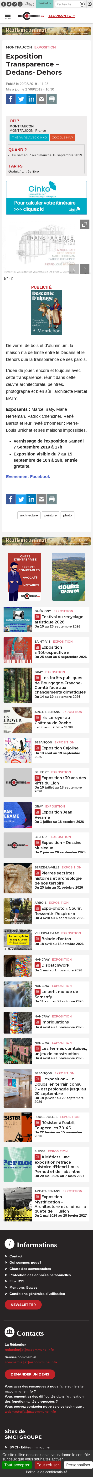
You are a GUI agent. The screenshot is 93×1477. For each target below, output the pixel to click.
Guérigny (43, 611)
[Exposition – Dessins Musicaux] (18, 843)
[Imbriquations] (18, 1023)
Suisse (40, 1151)
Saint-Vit (43, 641)
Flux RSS (17, 1281)
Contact (16, 1256)
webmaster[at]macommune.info (30, 1411)
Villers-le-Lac (47, 933)
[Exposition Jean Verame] (18, 813)
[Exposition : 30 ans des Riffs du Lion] (18, 778)
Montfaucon (19, 47)
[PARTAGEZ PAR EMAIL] (41, 99)
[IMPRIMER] (52, 99)
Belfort (42, 772)
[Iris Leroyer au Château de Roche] (18, 718)
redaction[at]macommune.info (29, 1349)
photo (67, 515)
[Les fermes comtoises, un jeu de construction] (18, 1049)
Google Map (62, 137)
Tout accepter (17, 1464)
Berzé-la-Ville (47, 867)
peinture (50, 515)
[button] (82, 4)
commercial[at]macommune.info (31, 1362)
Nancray (42, 959)
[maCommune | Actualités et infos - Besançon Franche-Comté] (31, 16)
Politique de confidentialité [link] (46, 1472)
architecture (29, 515)
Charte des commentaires (30, 1269)
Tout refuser (48, 1464)
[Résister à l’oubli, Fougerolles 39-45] (18, 1123)
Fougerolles (46, 1117)
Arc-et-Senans (47, 712)
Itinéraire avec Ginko (29, 137)
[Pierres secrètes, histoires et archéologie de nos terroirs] (18, 874)
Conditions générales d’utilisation (37, 1294)
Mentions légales (23, 1287)
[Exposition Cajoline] (18, 748)
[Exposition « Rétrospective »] (18, 648)
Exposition (45, 47)
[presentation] (74, 269)
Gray (39, 672)
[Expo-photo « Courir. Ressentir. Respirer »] (18, 909)
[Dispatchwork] (18, 966)
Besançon (43, 742)
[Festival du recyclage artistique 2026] (18, 617)
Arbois (40, 902)
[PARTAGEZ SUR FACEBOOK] (11, 99)
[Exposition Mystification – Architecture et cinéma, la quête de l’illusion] (18, 1197)
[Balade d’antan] (18, 939)
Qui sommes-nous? (25, 1262)
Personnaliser (78, 1464)
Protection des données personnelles (40, 1275)
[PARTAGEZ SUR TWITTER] (21, 99)
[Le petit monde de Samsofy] (18, 992)
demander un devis (30, 1374)
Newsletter (23, 1305)
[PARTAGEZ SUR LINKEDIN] (31, 99)
